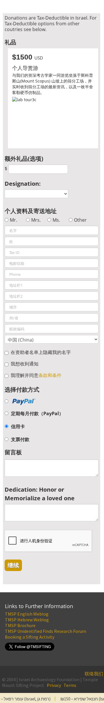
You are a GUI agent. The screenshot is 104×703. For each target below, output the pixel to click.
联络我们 (94, 674)
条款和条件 (50, 375)
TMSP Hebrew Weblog (27, 619)
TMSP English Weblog (27, 614)
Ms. (56, 220)
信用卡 (18, 426)
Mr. (13, 220)
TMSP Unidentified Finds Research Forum (45, 631)
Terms (70, 685)
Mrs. (36, 220)
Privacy (54, 685)
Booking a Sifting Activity (29, 637)
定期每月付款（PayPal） (37, 413)
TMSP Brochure (20, 625)
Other (80, 220)
